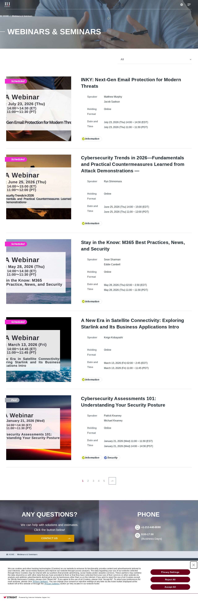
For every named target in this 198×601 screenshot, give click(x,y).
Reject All (170, 579)
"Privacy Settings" (40, 581)
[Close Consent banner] (193, 565)
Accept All (170, 587)
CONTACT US (49, 538)
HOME (6, 16)
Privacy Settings (170, 572)
